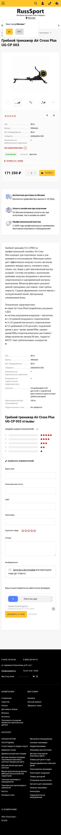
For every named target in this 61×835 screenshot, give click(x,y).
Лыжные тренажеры (38, 788)
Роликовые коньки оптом (41, 780)
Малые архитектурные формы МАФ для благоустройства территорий (14, 773)
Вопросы (5, 713)
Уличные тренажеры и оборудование (10, 781)
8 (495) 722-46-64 (8, 660)
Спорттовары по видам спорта (14, 746)
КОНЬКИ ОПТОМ (8, 739)
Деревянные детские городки (13, 754)
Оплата (4, 706)
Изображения (11, 562)
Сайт (7, 499)
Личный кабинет (34, 702)
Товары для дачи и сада (40, 760)
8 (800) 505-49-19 (30, 660)
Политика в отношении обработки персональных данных (12, 722)
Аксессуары (35, 791)
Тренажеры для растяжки (41, 750)
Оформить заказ (35, 706)
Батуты (4, 791)
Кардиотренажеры (38, 746)
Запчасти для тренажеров (41, 784)
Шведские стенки (8, 750)
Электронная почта (14, 484)
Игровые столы (8, 795)
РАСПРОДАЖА (7, 743)
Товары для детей (37, 777)
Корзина (31, 698)
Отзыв (8, 538)
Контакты (5, 717)
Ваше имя (9, 469)
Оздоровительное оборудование (37, 796)
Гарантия (5, 702)
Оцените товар (11, 530)
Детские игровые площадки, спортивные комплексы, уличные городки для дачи (13, 759)
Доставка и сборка (9, 709)
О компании (6, 698)
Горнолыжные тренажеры (41, 769)
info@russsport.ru (8, 671)
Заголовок (10, 515)
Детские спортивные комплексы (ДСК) (38, 755)
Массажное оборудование (41, 739)
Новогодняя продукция (40, 773)
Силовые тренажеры (38, 743)
